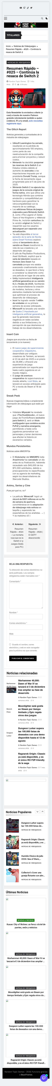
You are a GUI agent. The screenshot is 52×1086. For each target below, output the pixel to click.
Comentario (15, 581)
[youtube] (21, 7)
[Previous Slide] (37, 811)
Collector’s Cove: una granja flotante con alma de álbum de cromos (32, 875)
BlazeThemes (26, 1075)
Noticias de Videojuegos (18, 62)
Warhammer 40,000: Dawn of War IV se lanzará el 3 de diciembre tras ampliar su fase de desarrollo (31, 686)
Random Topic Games (17, 81)
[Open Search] (42, 18)
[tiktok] (28, 7)
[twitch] (24, 7)
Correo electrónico (18, 623)
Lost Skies (32, 381)
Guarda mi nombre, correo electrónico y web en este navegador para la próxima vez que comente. (24, 647)
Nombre (13, 612)
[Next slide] (42, 811)
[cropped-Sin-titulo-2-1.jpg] (26, 25)
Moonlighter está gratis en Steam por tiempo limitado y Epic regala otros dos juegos (30, 710)
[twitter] (31, 7)
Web (11, 633)
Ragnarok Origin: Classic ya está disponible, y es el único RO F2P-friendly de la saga (31, 758)
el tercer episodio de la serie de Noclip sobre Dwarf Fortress (27, 237)
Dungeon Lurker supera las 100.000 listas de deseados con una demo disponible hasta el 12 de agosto (31, 734)
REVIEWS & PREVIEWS (26, 920)
